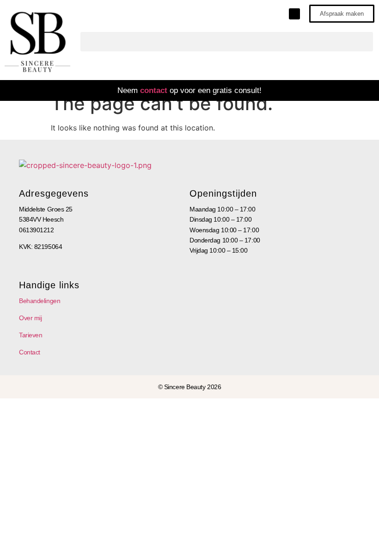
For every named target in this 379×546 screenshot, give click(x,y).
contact (153, 90)
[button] (226, 41)
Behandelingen (39, 300)
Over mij (30, 318)
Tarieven (30, 335)
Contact (29, 352)
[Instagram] (294, 13)
